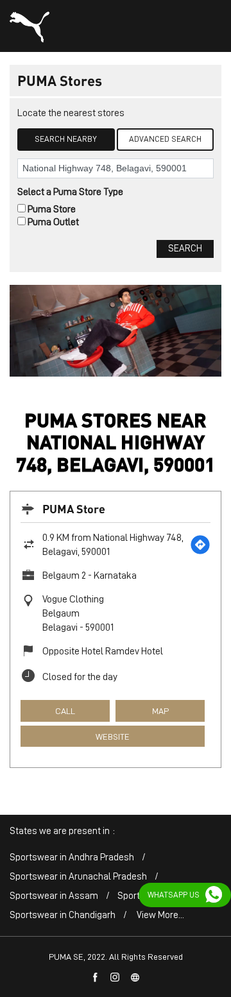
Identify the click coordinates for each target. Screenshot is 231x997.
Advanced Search (165, 139)
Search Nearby (66, 139)
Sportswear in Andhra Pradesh (72, 857)
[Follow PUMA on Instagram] (115, 978)
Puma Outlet (53, 222)
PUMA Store (73, 508)
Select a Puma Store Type (70, 192)
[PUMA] (29, 27)
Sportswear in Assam (54, 896)
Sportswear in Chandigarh (63, 915)
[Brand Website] (135, 978)
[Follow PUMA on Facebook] (96, 978)
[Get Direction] (200, 544)
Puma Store (52, 209)
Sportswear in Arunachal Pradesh (78, 877)
